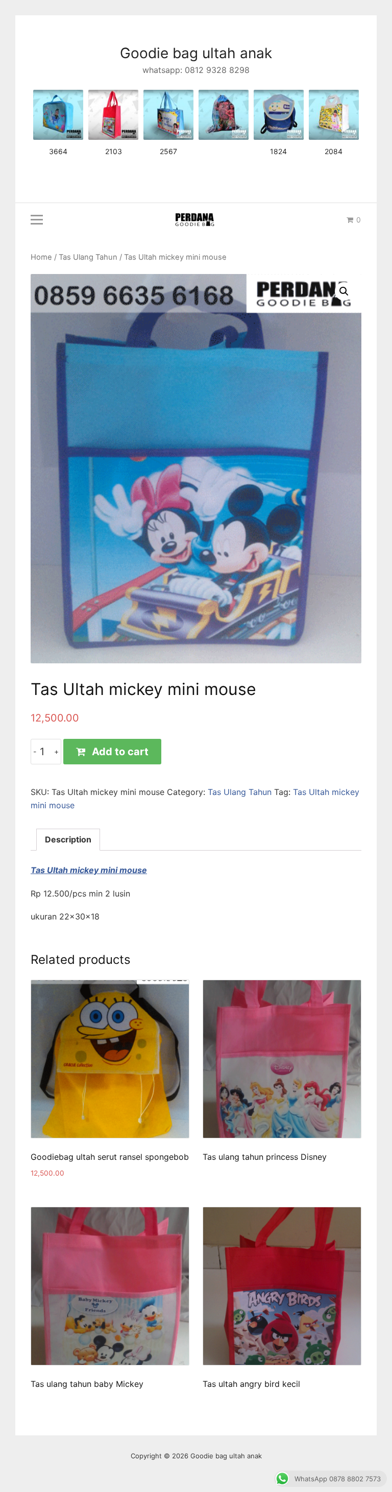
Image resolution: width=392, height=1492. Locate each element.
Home (41, 257)
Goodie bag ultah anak (196, 53)
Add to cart (120, 751)
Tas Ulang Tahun (88, 257)
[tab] (68, 840)
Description (68, 839)
